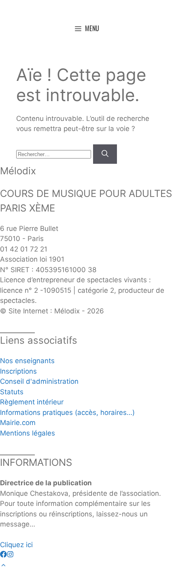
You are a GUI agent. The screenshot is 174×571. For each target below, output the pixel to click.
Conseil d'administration (39, 381)
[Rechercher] (105, 154)
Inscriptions (18, 371)
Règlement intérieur (32, 402)
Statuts (11, 392)
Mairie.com (18, 423)
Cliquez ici (16, 545)
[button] (3, 565)
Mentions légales (27, 433)
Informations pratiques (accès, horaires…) (67, 412)
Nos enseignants (27, 361)
